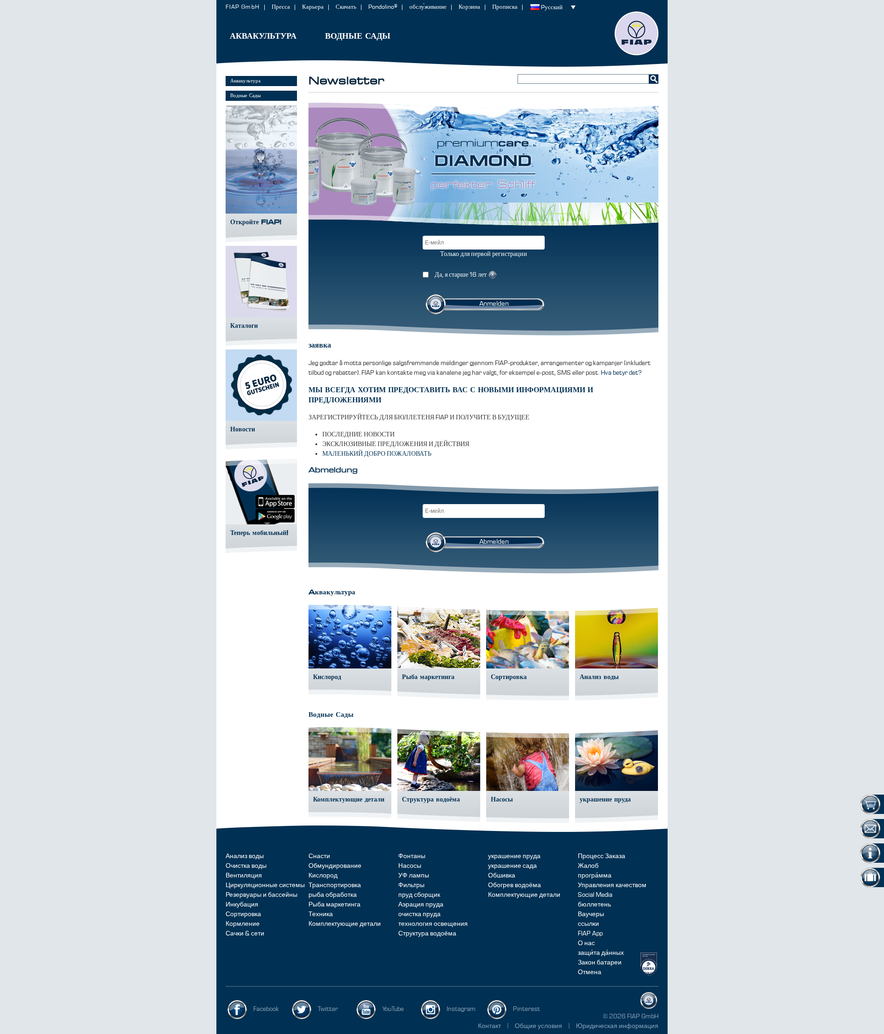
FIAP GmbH (243, 7)
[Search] (653, 79)
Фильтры (411, 885)
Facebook (266, 1009)
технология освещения (433, 924)
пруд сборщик (419, 895)
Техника (320, 914)
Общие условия (539, 1026)
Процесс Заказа (601, 856)
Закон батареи (600, 962)
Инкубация (242, 904)
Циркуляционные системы (265, 885)
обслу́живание (428, 7)
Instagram (461, 1009)
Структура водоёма (427, 933)
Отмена (589, 972)
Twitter (328, 1009)
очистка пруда (419, 914)
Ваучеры (591, 914)
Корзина (469, 7)
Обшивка (501, 875)
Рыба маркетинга (334, 904)
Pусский (552, 7)
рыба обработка (332, 895)
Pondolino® (382, 7)
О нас (586, 943)
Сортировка (243, 914)
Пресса (281, 7)
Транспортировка (334, 885)
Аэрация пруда (420, 904)
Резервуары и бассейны (261, 895)
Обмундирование (334, 866)
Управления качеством (612, 885)
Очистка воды (246, 866)
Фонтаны (411, 856)
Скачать (346, 7)
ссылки (588, 924)
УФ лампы (413, 875)
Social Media (595, 895)
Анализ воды (245, 856)
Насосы (409, 866)
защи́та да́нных (601, 953)
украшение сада (512, 866)
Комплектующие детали (344, 924)
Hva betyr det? (621, 373)
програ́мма (594, 875)
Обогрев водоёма (514, 885)
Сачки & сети (245, 933)
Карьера (313, 7)
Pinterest (526, 1009)
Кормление (243, 924)
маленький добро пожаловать (376, 454)
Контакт (489, 1026)
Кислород (322, 875)
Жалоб (588, 866)
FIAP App (590, 933)
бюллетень (594, 904)
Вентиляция (244, 875)
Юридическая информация (617, 1026)
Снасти (319, 856)
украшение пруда (514, 856)
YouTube (393, 1009)
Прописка (505, 7)
